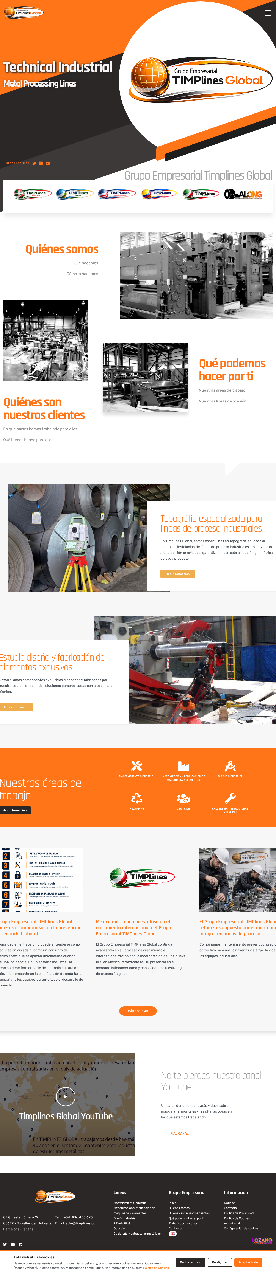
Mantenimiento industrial (137, 776)
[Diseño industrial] (230, 766)
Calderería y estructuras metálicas (230, 810)
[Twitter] (34, 163)
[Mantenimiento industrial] (136, 766)
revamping (137, 809)
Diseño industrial (230, 776)
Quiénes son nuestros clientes (44, 409)
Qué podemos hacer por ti (232, 370)
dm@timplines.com (83, 1223)
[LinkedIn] (41, 163)
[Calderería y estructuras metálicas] (230, 798)
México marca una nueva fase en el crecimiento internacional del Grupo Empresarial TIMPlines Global (133, 927)
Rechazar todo (190, 1262)
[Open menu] (268, 13)
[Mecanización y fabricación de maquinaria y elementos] (183, 766)
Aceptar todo (248, 1262)
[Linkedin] (21, 1244)
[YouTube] (48, 163)
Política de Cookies (156, 1268)
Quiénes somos (61, 249)
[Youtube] (13, 1244)
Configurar (220, 1262)
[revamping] (136, 798)
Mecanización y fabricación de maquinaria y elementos (183, 778)
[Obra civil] (183, 798)
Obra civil (183, 809)
